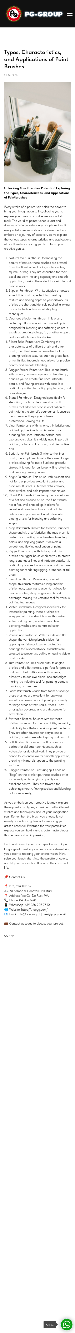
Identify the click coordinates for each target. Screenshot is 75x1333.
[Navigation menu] (69, 14)
